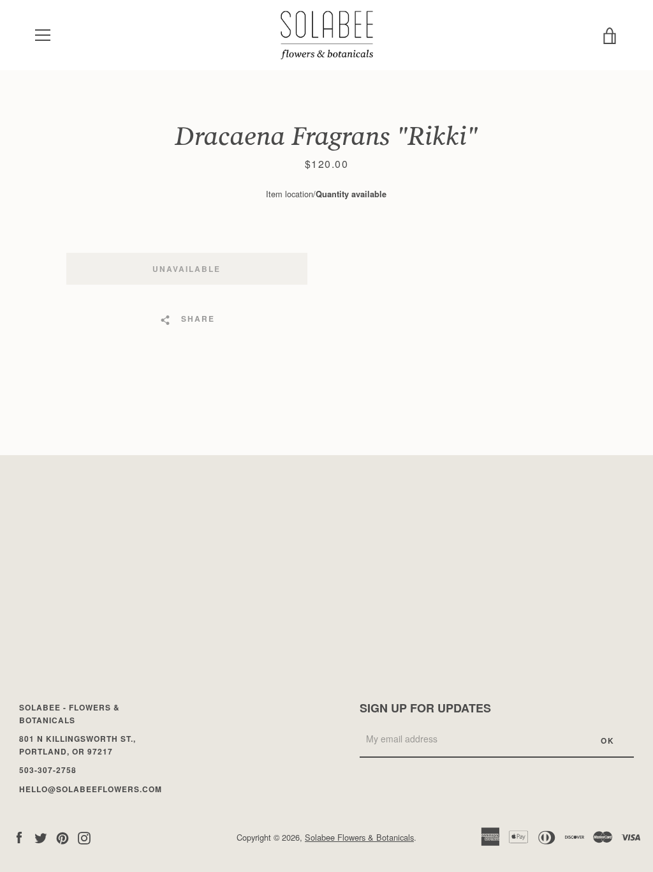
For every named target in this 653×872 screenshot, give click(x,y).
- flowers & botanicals (69, 714)
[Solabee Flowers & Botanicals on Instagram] (84, 836)
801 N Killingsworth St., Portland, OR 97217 (77, 745)
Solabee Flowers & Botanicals (359, 837)
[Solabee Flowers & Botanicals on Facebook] (19, 836)
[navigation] (43, 35)
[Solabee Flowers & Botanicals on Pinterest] (62, 836)
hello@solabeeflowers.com (90, 789)
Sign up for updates (425, 708)
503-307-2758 (48, 770)
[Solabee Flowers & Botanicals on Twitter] (40, 836)
